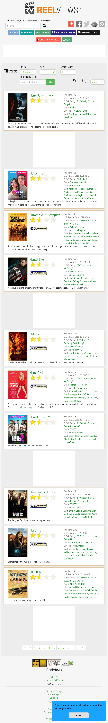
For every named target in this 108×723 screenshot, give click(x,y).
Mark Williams (78, 274)
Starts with (66, 66)
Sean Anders (77, 432)
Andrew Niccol (78, 545)
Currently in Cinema (65, 32)
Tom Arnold (94, 593)
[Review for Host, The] (18, 542)
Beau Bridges (86, 596)
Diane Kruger (87, 549)
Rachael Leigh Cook (85, 192)
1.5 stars (26, 72)
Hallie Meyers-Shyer (80, 388)
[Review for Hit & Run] (18, 584)
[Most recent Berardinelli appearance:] (68, 663)
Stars (23, 66)
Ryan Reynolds (75, 233)
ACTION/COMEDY (77, 584)
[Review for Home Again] (18, 384)
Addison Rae (74, 188)
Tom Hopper (92, 239)
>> (83, 647)
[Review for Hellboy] (18, 346)
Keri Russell (9, 21)
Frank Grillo (69, 243)
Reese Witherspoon (77, 391)
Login (67, 39)
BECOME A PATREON (50, 39)
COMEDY (73, 429)
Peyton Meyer (84, 195)
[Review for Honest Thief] (18, 271)
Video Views (27, 32)
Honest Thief (37, 259)
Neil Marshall (77, 349)
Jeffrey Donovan (80, 281)
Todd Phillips (77, 507)
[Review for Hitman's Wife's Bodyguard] (18, 227)
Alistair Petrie (69, 359)
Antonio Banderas (84, 236)
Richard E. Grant (79, 239)
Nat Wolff (82, 394)
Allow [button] (78, 715)
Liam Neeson (74, 278)
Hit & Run (35, 572)
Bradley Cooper (75, 510)
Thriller (73, 107)
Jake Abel (89, 552)
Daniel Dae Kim (90, 356)
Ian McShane (87, 353)
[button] (72, 708)
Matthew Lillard (70, 195)
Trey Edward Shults (80, 110)
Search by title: (28, 76)
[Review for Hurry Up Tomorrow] (18, 107)
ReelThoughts (42, 32)
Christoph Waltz (90, 439)
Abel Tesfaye (74, 114)
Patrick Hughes (78, 230)
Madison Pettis (70, 192)
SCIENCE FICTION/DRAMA (81, 542)
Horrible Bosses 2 (40, 417)
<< (24, 647)
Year (42, 66)
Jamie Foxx (69, 442)
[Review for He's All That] (18, 185)
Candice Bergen (70, 394)
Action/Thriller (76, 271)
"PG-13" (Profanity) (84, 179)
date (94, 82)
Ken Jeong (92, 513)
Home (15, 32)
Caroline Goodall (82, 243)
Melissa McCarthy (86, 517)
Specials (54, 697)
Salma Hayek (70, 236)
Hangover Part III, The (42, 492)
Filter (50, 82)
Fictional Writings (54, 691)
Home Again (37, 372)
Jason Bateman (76, 435)
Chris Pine (79, 439)
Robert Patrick (77, 284)
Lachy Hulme (20, 21)
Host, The (35, 530)
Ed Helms (87, 510)
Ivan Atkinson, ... (33, 21)
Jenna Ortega (86, 114)
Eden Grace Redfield (72, 400)
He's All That (37, 173)
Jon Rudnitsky (80, 397)
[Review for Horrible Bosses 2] (18, 429)
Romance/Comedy (78, 182)
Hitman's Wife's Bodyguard (45, 215)
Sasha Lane (78, 356)
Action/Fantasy (76, 346)
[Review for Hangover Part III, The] (18, 504)
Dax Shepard (74, 590)
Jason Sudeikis (90, 435)
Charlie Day (69, 439)
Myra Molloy (89, 198)
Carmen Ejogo (45, 21)
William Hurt (69, 552)
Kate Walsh (85, 278)
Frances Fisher (79, 555)
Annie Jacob (77, 198)
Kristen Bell (85, 590)
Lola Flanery (92, 397)
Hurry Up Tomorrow (41, 95)
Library (54, 676)
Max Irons (80, 552)
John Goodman (71, 517)
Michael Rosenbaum (79, 593)
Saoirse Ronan (75, 549)
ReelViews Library (89, 32)
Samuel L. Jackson (90, 233)
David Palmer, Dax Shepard (83, 587)
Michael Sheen (92, 391)
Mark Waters (77, 185)
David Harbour (75, 353)
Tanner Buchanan (88, 188)
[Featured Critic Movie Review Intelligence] (39, 663)
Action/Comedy (77, 226)
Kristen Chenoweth (72, 596)
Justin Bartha (81, 513)
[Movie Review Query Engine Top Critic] (54, 663)
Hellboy (34, 334)
